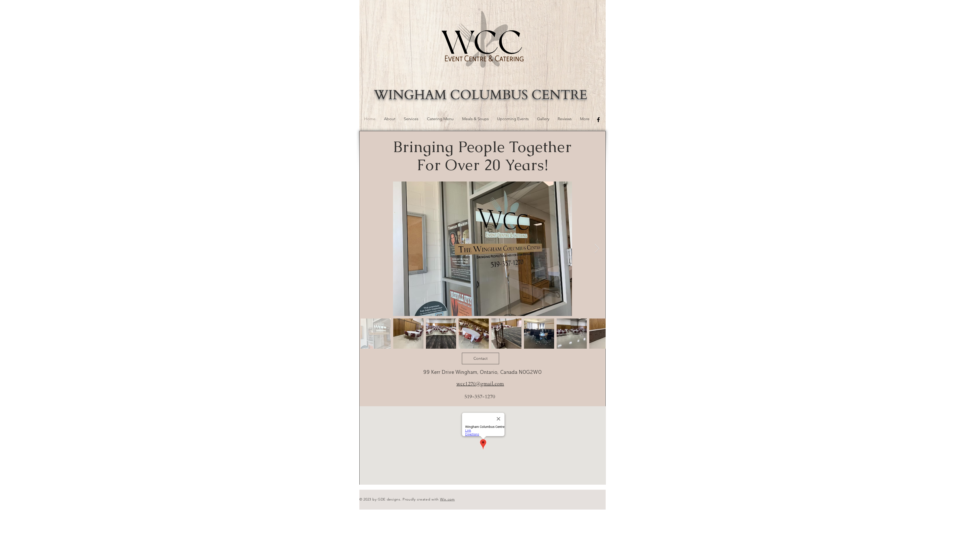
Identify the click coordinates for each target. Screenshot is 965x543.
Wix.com (447, 499)
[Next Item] (597, 249)
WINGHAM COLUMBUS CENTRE (480, 95)
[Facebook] (598, 119)
